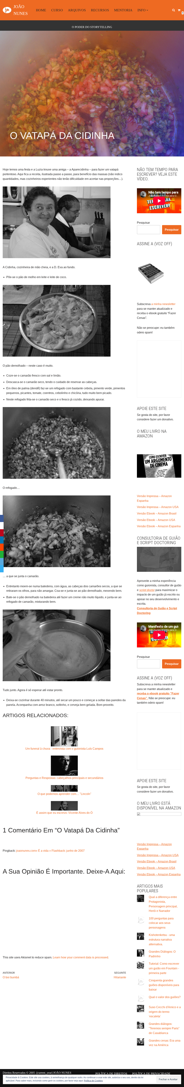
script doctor (147, 590)
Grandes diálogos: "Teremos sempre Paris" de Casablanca (164, 1028)
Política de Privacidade (151, 1073)
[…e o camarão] (57, 566)
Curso (57, 10)
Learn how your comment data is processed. (81, 957)
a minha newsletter (163, 304)
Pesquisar (143, 222)
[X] (2, 525)
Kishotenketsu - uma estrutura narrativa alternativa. (162, 939)
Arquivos (77, 10)
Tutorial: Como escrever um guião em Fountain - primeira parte (164, 968)
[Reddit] (2, 547)
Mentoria (123, 10)
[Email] (2, 561)
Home (41, 10)
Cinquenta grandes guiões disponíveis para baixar (164, 985)
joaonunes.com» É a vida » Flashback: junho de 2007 (50, 850)
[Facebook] (2, 518)
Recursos (100, 10)
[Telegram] (2, 568)
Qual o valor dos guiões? (165, 997)
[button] (147, 10)
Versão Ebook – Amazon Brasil (156, 513)
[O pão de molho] (57, 355)
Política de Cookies (93, 1080)
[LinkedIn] (2, 540)
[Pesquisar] (173, 10)
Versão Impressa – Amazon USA (158, 507)
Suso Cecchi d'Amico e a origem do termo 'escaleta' (165, 1012)
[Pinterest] (2, 532)
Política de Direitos (111, 1073)
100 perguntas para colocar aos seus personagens (161, 923)
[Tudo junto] (57, 680)
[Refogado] (57, 477)
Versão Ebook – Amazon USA (156, 519)
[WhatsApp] (2, 554)
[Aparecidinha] (57, 257)
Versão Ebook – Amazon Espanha (159, 526)
